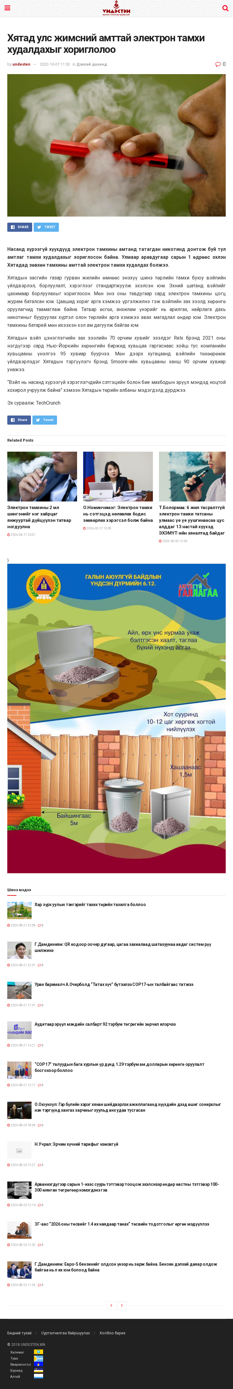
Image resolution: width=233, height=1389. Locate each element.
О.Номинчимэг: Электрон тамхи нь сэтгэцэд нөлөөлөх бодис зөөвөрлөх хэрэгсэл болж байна (118, 514)
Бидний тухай (19, 1333)
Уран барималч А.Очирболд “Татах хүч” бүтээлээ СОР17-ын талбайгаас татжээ (114, 984)
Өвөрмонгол (20, 1365)
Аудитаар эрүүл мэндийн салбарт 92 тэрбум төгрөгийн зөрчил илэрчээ (105, 1024)
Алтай (15, 1377)
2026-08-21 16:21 (22, 1045)
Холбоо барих (112, 1333)
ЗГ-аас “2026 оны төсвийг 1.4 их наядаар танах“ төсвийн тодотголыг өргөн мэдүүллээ (122, 1224)
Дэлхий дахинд (91, 64)
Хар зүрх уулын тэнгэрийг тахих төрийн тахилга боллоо (90, 904)
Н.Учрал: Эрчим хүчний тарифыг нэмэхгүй (76, 1144)
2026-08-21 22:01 (22, 965)
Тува (14, 1358)
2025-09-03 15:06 (174, 541)
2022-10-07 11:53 (55, 64)
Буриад (16, 1371)
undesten (21, 64)
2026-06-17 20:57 (22, 534)
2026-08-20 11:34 (22, 1285)
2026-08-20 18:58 (22, 1125)
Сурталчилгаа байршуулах (65, 1333)
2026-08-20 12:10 (22, 1205)
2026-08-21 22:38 (22, 925)
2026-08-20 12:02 (22, 1245)
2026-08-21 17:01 (22, 1005)
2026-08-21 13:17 (22, 1085)
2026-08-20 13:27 (22, 1165)
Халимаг (17, 1352)
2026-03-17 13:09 (98, 528)
